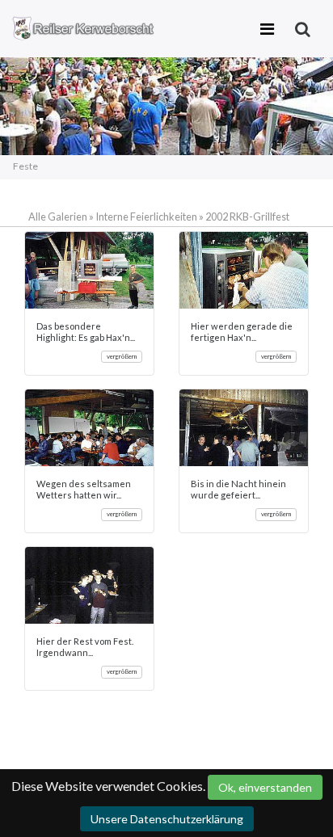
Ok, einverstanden (265, 787)
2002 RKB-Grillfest (247, 216)
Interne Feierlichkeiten (146, 216)
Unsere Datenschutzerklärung (167, 819)
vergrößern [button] (122, 356)
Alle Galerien (58, 216)
